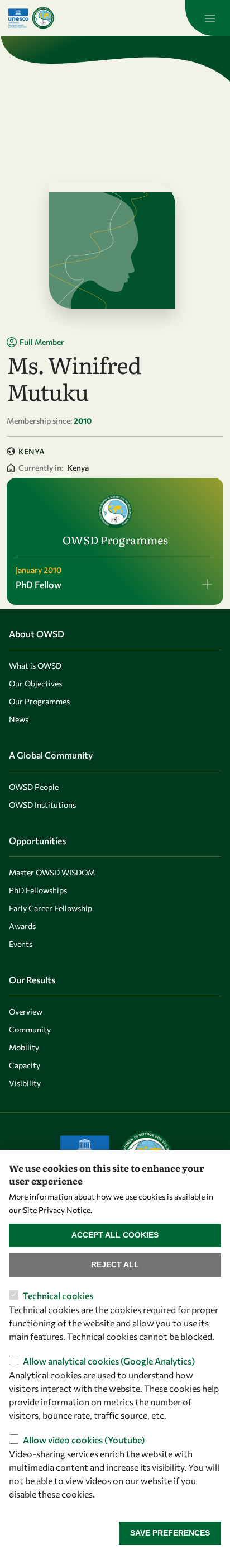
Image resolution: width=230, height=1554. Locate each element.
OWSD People (34, 787)
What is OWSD (35, 665)
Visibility (25, 1083)
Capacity (24, 1065)
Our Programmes (39, 701)
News (18, 719)
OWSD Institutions (42, 804)
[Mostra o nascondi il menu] (207, 18)
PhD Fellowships (38, 890)
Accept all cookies (115, 1234)
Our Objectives (35, 683)
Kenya (31, 451)
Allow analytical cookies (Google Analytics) (109, 1361)
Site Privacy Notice (56, 1210)
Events (20, 944)
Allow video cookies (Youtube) (84, 1439)
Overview (25, 1011)
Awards (22, 926)
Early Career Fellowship (50, 908)
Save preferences (170, 1532)
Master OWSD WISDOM (52, 872)
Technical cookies (58, 1295)
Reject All (115, 1264)
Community (30, 1029)
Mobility (24, 1047)
